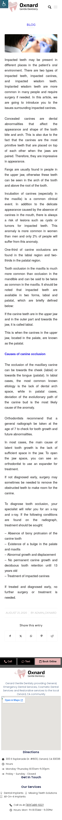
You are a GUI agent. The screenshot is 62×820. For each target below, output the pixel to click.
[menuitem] (48, 7)
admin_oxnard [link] (45, 612)
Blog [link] (31, 25)
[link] (4, 4)
